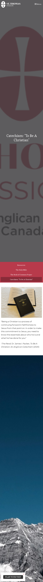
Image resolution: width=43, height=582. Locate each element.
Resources (21, 265)
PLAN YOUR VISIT (13, 577)
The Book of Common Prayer (21, 275)
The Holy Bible (21, 270)
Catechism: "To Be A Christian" (21, 279)
